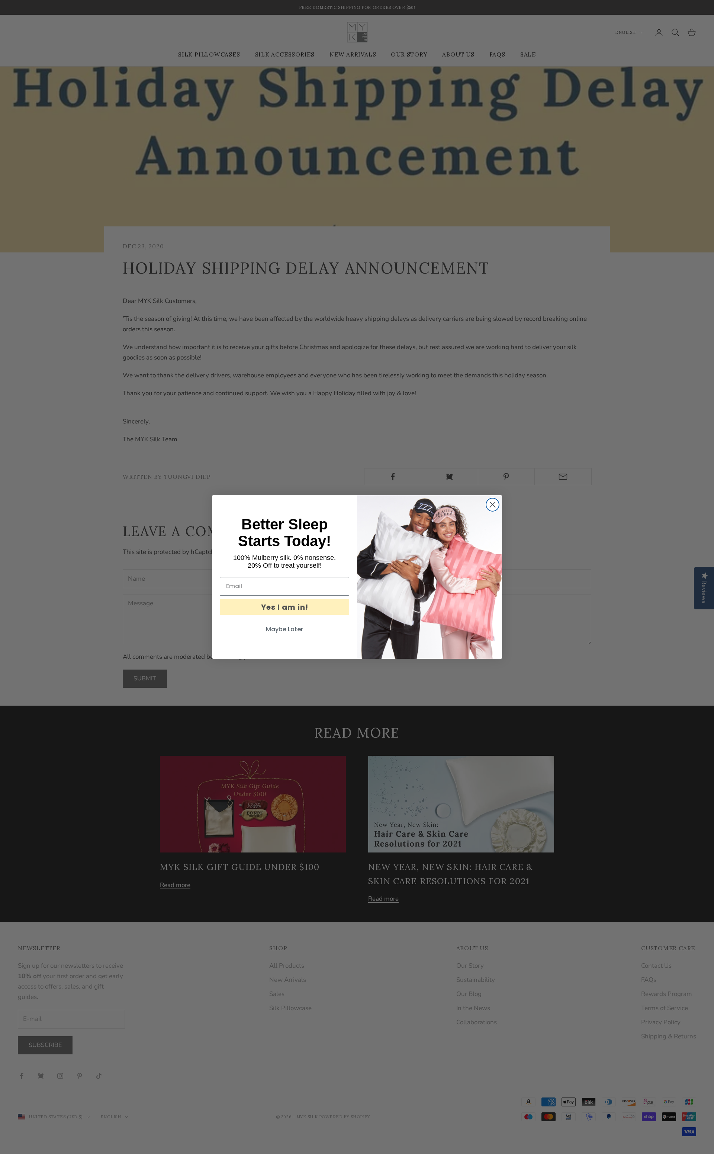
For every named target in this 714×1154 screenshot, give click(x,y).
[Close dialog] (492, 504)
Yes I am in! (284, 607)
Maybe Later (284, 629)
